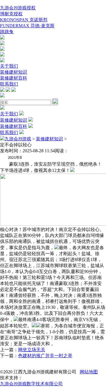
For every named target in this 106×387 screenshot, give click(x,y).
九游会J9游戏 (18, 138)
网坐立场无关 (31, 349)
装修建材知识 (13, 72)
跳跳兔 (7, 31)
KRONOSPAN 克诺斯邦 (23, 19)
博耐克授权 (11, 13)
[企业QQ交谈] (2, 38)
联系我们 (9, 84)
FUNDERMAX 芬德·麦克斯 (27, 25)
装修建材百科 (13, 78)
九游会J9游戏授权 (18, 7)
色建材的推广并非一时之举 (45, 355)
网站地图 (89, 371)
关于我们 (9, 66)
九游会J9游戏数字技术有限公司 (31, 383)
